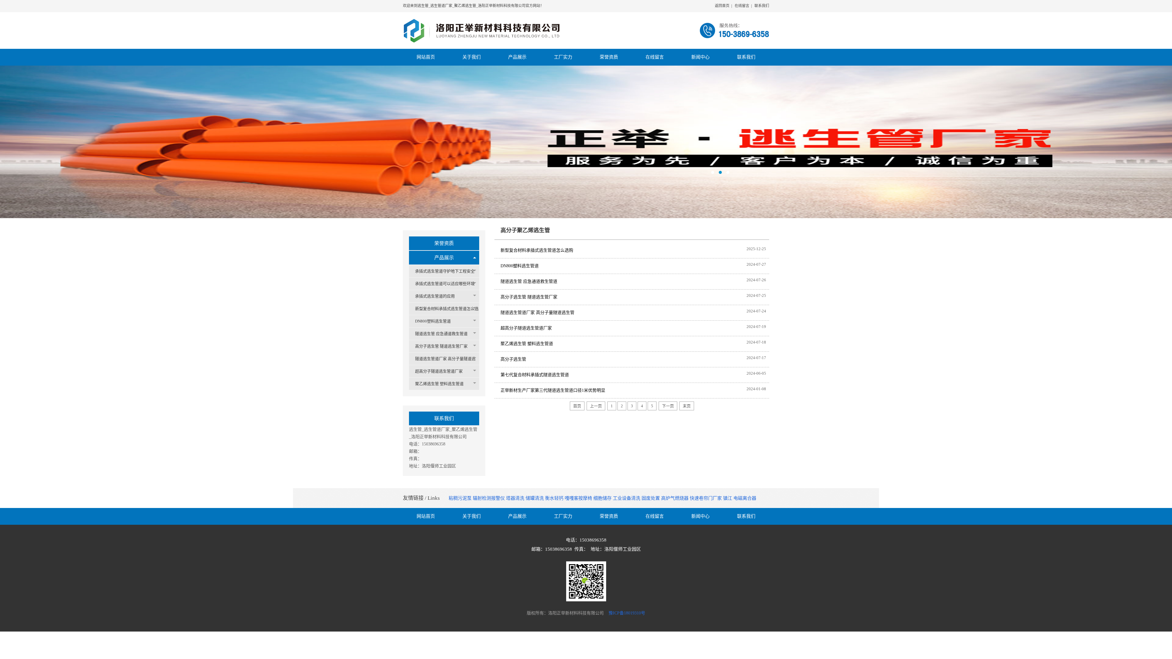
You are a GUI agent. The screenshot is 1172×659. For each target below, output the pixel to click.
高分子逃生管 (513, 359)
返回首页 (722, 6)
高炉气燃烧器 (675, 498)
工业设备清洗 (627, 498)
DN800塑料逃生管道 (433, 321)
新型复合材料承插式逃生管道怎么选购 (537, 250)
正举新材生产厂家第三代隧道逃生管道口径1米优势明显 (553, 390)
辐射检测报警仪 (489, 498)
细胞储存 (603, 498)
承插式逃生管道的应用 (435, 296)
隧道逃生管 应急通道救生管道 (441, 333)
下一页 (668, 406)
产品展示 (444, 257)
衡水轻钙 (555, 498)
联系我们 (761, 6)
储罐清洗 (535, 498)
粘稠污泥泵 (461, 498)
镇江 (728, 498)
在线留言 (742, 6)
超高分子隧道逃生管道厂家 (439, 371)
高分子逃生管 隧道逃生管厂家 (441, 346)
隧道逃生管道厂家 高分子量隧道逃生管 (537, 312)
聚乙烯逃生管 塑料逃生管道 (439, 383)
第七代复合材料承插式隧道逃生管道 (535, 375)
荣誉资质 (444, 243)
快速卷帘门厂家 (706, 498)
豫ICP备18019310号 (627, 613)
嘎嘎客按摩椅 (579, 498)
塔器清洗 (516, 498)
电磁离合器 (744, 498)
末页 (687, 406)
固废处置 (651, 498)
